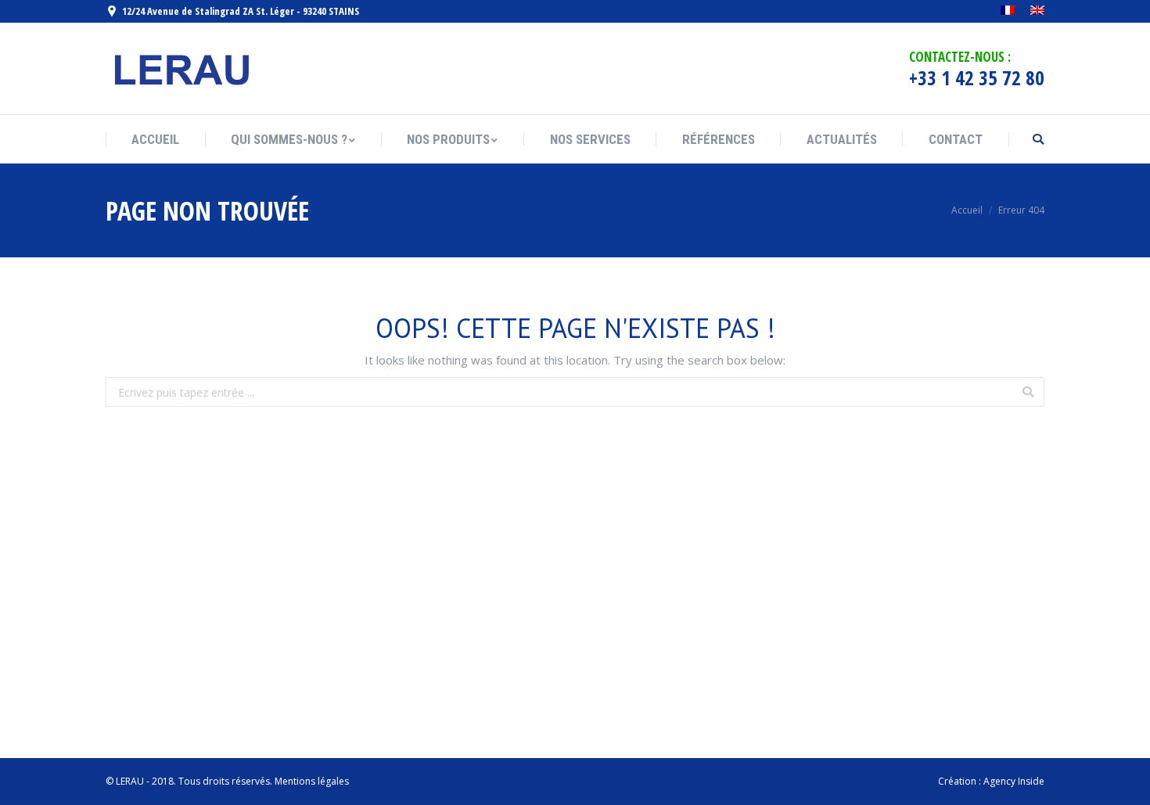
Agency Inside (1013, 781)
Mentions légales (312, 781)
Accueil (967, 210)
